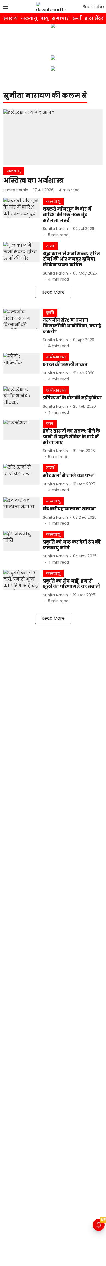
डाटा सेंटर (94, 18)
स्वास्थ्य (10, 18)
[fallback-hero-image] (53, 137)
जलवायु (29, 18)
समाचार (60, 18)
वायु (44, 18)
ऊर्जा (76, 18)
